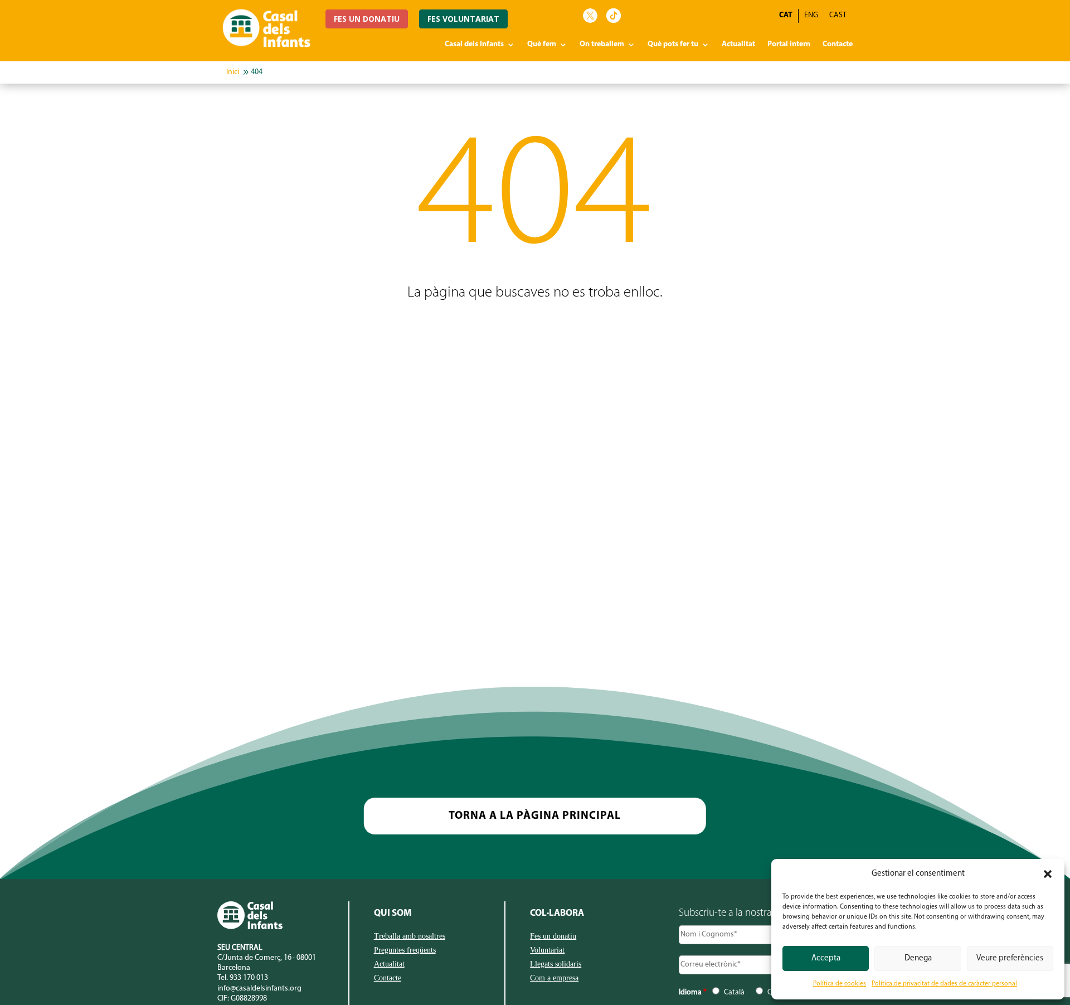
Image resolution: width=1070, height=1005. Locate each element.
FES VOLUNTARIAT (463, 18)
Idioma (693, 992)
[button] (1047, 874)
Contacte (838, 44)
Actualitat (738, 44)
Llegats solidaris (555, 964)
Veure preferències (1009, 958)
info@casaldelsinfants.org (259, 988)
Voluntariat (547, 950)
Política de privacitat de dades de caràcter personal (944, 983)
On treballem (602, 44)
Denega (918, 958)
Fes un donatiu (553, 936)
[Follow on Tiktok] (613, 15)
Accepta (825, 958)
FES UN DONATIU (367, 18)
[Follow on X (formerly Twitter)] (590, 15)
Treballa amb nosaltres (409, 936)
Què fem (541, 44)
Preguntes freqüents (405, 950)
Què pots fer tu (673, 44)
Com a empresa (554, 978)
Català (734, 992)
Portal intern (788, 44)
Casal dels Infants (474, 44)
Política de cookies (839, 983)
